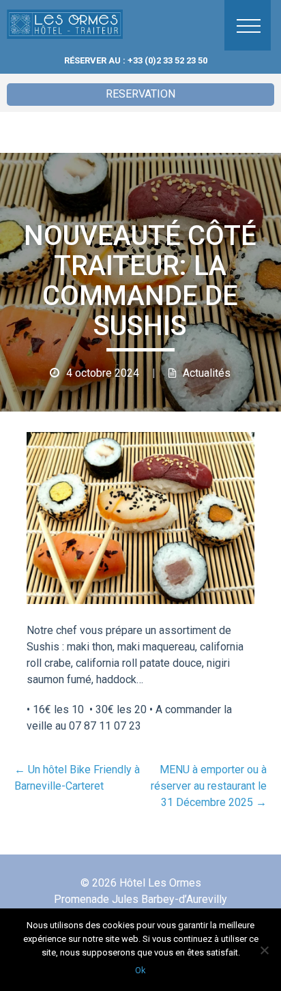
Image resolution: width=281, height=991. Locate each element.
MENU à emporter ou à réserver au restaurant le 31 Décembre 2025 (209, 786)
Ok (140, 970)
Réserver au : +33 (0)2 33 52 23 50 (135, 60)
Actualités (207, 373)
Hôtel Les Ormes (58, 24)
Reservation (140, 93)
